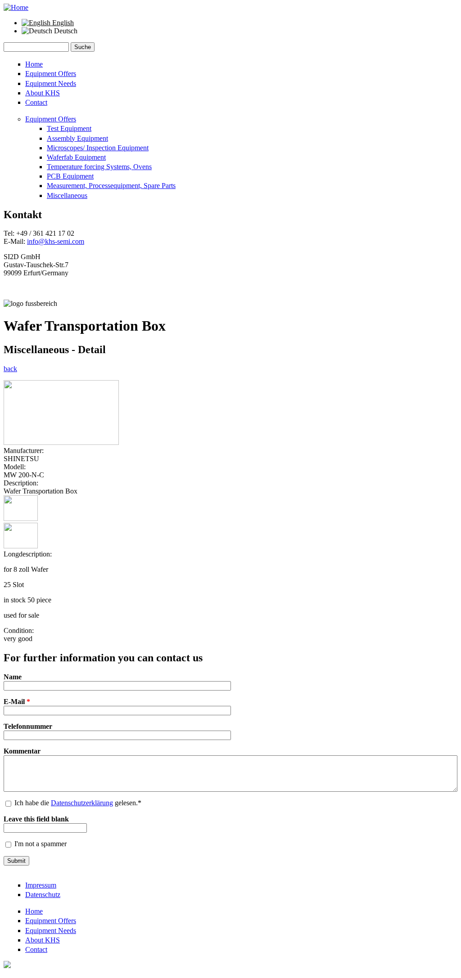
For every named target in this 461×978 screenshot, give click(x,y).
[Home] (16, 7)
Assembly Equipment (77, 138)
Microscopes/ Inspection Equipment (98, 148)
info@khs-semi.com (55, 241)
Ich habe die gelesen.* (77, 803)
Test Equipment (69, 128)
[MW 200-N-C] (61, 442)
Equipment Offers (50, 73)
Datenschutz (42, 894)
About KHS (42, 93)
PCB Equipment (70, 176)
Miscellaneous (67, 195)
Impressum (40, 885)
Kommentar (22, 751)
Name (13, 677)
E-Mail (17, 701)
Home (34, 64)
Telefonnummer (28, 726)
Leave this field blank (36, 819)
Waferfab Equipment (76, 157)
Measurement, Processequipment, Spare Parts (111, 185)
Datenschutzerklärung (82, 803)
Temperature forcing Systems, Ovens (99, 166)
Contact (36, 102)
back (10, 368)
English (62, 23)
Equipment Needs (50, 83)
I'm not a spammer (40, 844)
